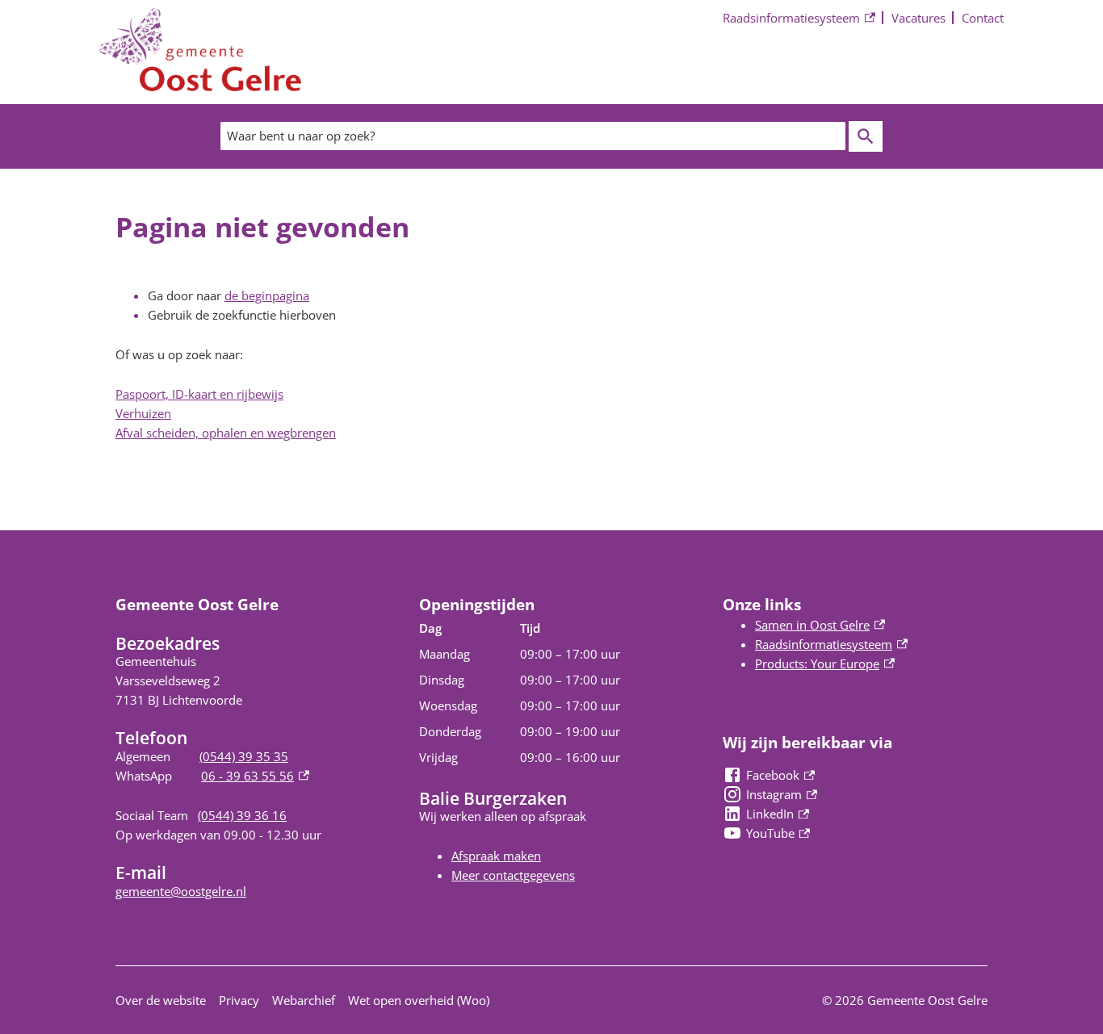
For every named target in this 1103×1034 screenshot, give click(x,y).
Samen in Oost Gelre (820, 625)
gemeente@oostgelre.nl (180, 891)
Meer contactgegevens (513, 875)
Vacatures (918, 18)
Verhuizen (143, 413)
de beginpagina (266, 295)
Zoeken (866, 136)
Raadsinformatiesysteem (791, 19)
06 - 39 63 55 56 (255, 776)
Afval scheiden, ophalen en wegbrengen (225, 433)
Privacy (239, 1000)
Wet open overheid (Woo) (418, 1000)
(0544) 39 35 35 (243, 756)
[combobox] (532, 135)
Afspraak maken (496, 856)
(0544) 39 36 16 (242, 815)
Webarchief (303, 1000)
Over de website (160, 1000)
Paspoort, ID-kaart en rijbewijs (199, 394)
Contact (983, 18)
